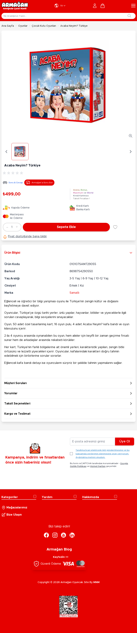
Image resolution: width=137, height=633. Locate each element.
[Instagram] (54, 535)
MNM (96, 582)
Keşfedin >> (60, 557)
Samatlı (74, 292)
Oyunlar (22, 26)
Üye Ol (124, 441)
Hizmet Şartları (98, 466)
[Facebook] (46, 535)
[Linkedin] (72, 535)
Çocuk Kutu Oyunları (44, 26)
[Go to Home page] (14, 5)
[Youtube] (63, 535)
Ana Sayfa (7, 26)
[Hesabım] (94, 5)
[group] (13, 173)
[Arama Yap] (129, 16)
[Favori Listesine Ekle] (115, 227)
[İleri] (130, 151)
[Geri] (6, 151)
